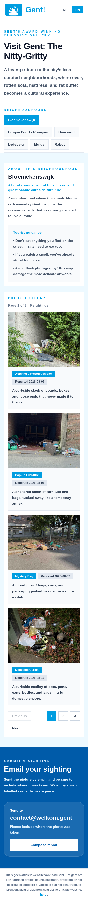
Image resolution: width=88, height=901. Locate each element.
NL (65, 10)
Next (16, 728)
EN (77, 10)
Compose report (44, 845)
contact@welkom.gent (41, 817)
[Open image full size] (44, 339)
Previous (19, 716)
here (43, 894)
